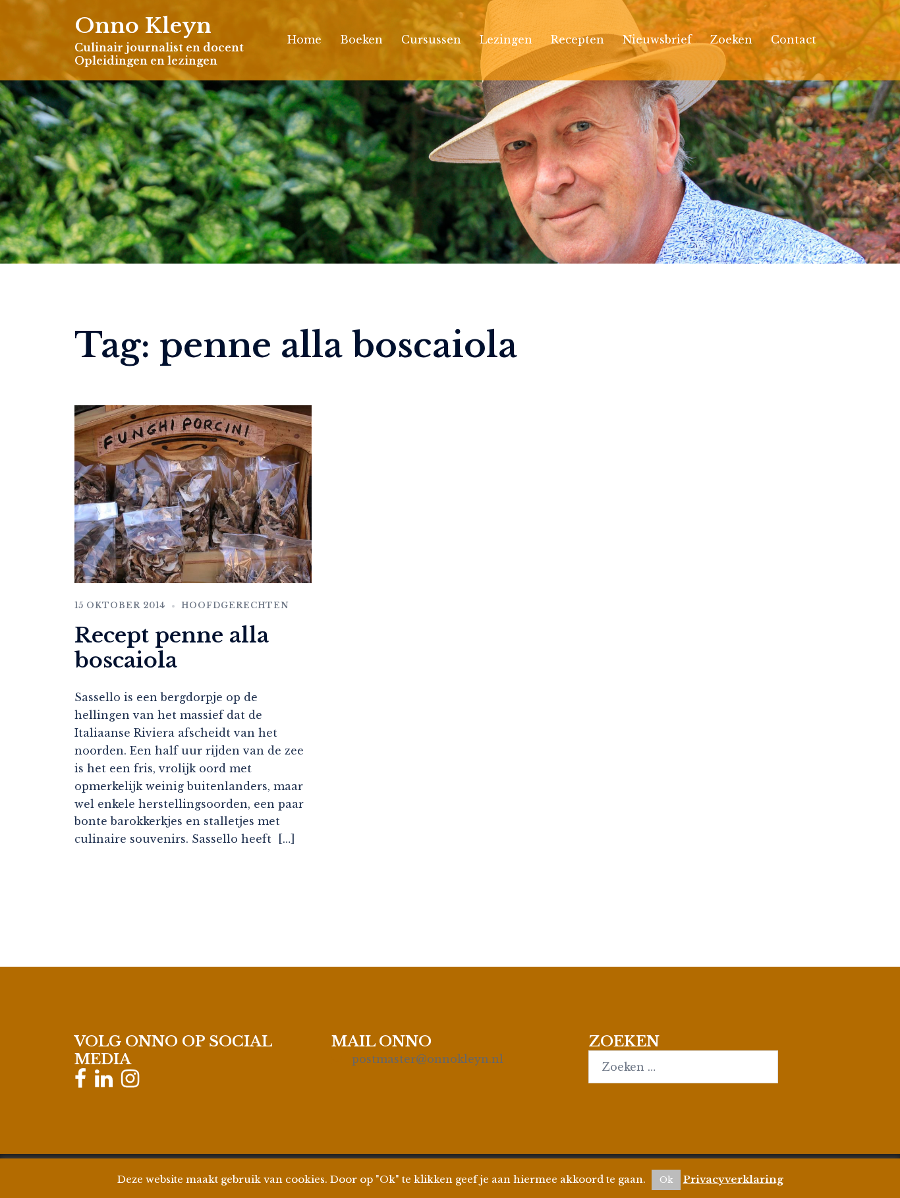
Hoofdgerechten (235, 605)
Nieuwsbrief (657, 39)
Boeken (361, 39)
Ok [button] (666, 1179)
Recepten (577, 39)
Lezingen (506, 39)
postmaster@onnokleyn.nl (427, 1059)
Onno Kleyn (142, 26)
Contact (793, 39)
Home (304, 39)
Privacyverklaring (733, 1179)
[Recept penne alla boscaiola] (193, 493)
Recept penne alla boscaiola (171, 647)
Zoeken (731, 39)
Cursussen (431, 39)
